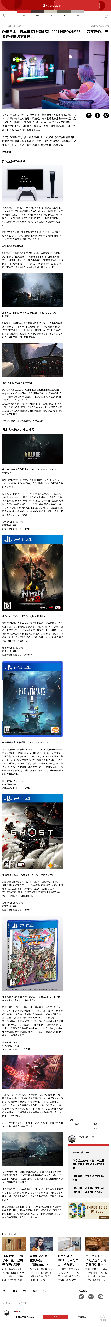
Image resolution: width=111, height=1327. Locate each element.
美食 (37, 16)
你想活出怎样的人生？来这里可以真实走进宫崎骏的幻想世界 (88, 1164)
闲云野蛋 (6, 151)
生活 (77, 16)
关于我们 (7, 1302)
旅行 (24, 16)
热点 (64, 16)
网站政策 (22, 1302)
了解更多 (82, 1317)
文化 (50, 16)
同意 (55, 1317)
